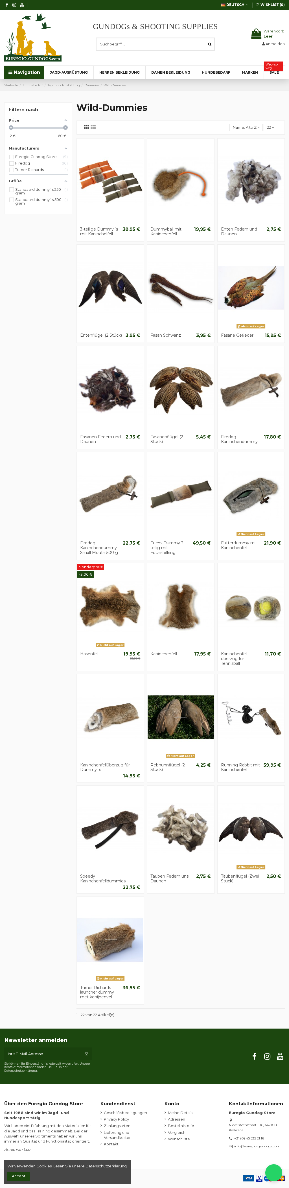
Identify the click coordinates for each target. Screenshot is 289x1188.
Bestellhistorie (181, 1125)
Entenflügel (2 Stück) (101, 335)
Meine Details (180, 1112)
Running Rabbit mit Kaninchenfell (240, 767)
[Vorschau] (117, 222)
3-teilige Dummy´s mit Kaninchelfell (99, 231)
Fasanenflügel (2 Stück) (166, 439)
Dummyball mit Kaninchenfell (165, 231)
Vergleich (176, 1132)
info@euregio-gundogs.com (257, 1146)
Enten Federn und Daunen (239, 231)
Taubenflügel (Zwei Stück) (240, 879)
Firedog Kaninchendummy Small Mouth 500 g (99, 547)
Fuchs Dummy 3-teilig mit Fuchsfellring (167, 547)
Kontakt (111, 1144)
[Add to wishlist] (102, 222)
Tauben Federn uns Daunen (169, 879)
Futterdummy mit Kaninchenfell (239, 545)
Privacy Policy (116, 1119)
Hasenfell (89, 653)
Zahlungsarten (117, 1125)
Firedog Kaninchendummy (239, 439)
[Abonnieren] (86, 1053)
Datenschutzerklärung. (107, 1166)
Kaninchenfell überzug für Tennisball (234, 658)
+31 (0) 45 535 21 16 (249, 1138)
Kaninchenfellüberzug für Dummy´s (105, 767)
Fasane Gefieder (237, 335)
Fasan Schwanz (165, 335)
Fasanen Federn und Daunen (100, 439)
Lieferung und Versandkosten (118, 1135)
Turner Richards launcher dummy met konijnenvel (97, 992)
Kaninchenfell (163, 653)
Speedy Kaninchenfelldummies (103, 879)
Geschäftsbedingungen (125, 1112)
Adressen (176, 1119)
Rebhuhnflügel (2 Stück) (167, 767)
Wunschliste (179, 1139)
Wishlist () (272, 5)
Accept (18, 1176)
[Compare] (110, 222)
